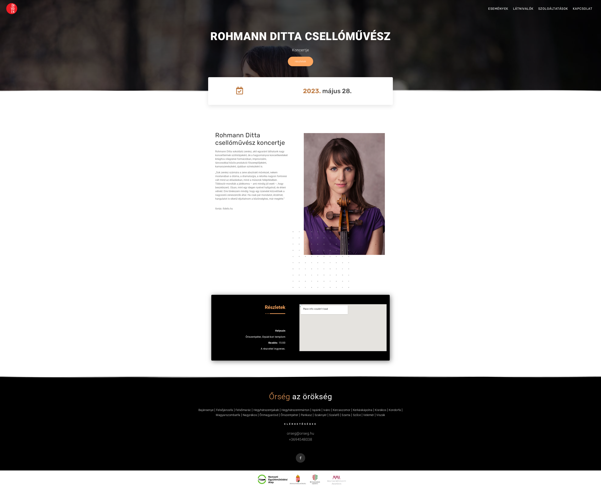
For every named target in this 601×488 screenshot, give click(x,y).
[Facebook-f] (300, 458)
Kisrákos (380, 410)
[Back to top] (589, 477)
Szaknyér (321, 415)
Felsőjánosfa (224, 410)
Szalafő (334, 415)
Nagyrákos (250, 415)
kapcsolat (583, 8)
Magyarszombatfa (228, 415)
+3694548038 (300, 439)
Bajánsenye (206, 410)
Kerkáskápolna (362, 410)
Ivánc (327, 410)
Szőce (357, 415)
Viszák (380, 415)
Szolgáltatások (553, 8)
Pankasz (306, 415)
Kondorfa (395, 410)
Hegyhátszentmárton (296, 410)
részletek (300, 61)
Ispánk (316, 410)
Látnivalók (523, 8)
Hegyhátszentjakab (266, 410)
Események (498, 8)
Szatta (346, 415)
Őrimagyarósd (268, 415)
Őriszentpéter (289, 415)
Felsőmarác (243, 410)
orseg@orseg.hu (300, 433)
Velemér (368, 415)
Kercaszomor (341, 410)
